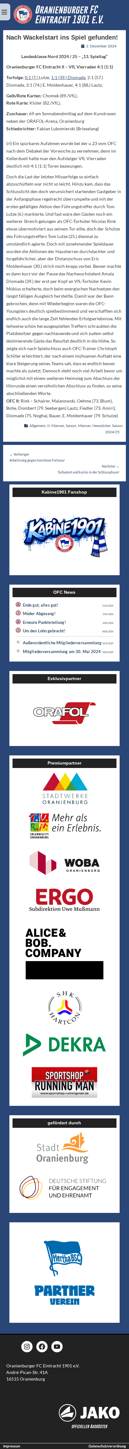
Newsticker (101, 425)
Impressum (11, 1446)
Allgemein (37, 425)
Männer (84, 425)
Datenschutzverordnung (107, 1446)
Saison (71, 425)
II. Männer (55, 425)
